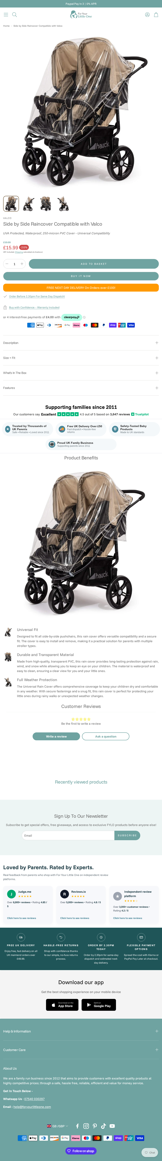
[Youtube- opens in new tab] (112, 1126)
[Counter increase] (21, 263)
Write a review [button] (56, 736)
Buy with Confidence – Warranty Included (34, 307)
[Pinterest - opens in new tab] (95, 1126)
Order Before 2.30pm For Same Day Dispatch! (37, 296)
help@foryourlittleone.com (32, 1107)
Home (6, 25)
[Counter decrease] (6, 263)
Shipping (19, 252)
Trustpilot (140, 414)
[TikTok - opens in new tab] (103, 1126)
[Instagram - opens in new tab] (86, 1126)
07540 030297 (34, 1099)
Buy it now (81, 276)
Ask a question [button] (105, 736)
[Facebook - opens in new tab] (77, 1126)
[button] (6, 14)
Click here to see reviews (21, 918)
